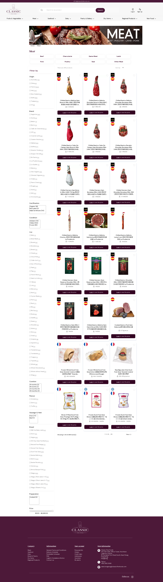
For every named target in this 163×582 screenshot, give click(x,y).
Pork (42, 62)
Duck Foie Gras (36, 452)
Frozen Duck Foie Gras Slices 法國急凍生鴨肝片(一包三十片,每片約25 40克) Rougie (123, 417)
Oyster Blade (35, 296)
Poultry (67, 62)
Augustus (34, 114)
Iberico (33, 459)
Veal (93, 62)
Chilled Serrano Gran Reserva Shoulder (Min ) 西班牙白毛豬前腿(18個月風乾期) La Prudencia (69, 282)
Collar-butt (34, 260)
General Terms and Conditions (56, 550)
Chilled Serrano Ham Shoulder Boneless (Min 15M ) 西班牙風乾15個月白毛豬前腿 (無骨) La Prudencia (124, 192)
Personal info (79, 550)
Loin (32, 285)
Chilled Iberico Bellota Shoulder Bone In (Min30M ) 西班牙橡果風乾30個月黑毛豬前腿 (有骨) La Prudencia (97, 102)
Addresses (78, 556)
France (33, 87)
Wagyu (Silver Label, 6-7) (39, 480)
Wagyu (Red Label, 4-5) (39, 477)
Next (129, 434)
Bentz (33, 125)
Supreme (34, 343)
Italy (32, 90)
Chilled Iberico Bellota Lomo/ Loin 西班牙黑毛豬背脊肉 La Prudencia (123, 237)
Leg (32, 282)
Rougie (33, 186)
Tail (32, 346)
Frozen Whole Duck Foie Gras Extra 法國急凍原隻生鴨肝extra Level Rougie (97, 372)
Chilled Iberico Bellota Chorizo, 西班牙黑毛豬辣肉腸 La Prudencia (70, 237)
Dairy (67, 18)
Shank (33, 321)
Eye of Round (35, 264)
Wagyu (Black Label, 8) (38, 484)
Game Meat (93, 56)
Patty (33, 300)
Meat (35, 18)
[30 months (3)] (34, 391)
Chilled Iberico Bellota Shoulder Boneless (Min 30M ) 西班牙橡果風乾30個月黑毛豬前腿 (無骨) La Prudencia (123, 102)
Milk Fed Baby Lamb (37, 430)
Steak (33, 336)
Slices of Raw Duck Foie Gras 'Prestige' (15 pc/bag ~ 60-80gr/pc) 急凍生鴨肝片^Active (70, 417)
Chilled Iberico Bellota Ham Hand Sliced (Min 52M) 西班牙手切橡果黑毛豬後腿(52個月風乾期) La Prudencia (97, 327)
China (33, 83)
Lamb (119, 56)
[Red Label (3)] (36, 208)
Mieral (33, 168)
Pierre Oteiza (35, 182)
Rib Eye (33, 310)
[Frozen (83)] (34, 225)
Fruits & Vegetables (14, 18)
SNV (32, 193)
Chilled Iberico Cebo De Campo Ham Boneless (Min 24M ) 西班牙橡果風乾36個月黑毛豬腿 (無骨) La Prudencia (97, 147)
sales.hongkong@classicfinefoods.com (113, 567)
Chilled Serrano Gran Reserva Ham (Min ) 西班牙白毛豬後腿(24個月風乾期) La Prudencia (97, 282)
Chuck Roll (34, 257)
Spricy (33, 403)
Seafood (51, 18)
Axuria (33, 118)
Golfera (33, 147)
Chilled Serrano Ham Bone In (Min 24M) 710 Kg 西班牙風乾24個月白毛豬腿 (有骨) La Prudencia (69, 192)
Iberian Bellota (35, 455)
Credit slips (78, 554)
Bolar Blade (34, 239)
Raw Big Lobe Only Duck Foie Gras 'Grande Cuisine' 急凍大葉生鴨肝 (123, 372)
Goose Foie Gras (36, 448)
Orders (77, 552)
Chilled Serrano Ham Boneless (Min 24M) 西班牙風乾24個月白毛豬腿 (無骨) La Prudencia (96, 192)
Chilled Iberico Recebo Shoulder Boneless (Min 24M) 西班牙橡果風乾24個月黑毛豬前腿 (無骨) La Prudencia (123, 147)
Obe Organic (35, 172)
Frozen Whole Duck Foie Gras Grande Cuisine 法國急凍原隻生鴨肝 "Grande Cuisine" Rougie (70, 372)
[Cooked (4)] (33, 497)
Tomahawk (34, 354)
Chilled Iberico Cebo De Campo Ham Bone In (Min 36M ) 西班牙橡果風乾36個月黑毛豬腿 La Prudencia (70, 147)
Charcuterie (67, 56)
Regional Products (129, 18)
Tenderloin (34, 350)
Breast (33, 250)
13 (111, 434)
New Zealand (35, 94)
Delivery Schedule (52, 552)
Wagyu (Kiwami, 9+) (37, 487)
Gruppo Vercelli (36, 154)
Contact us (50, 560)
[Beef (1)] (32, 418)
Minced (33, 289)
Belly (32, 235)
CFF (32, 132)
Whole (33, 364)
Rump (33, 314)
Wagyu (33, 473)
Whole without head (37, 371)
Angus (33, 437)
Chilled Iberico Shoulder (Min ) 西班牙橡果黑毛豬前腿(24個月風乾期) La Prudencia (123, 282)
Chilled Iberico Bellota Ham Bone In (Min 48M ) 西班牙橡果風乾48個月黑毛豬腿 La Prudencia (70, 102)
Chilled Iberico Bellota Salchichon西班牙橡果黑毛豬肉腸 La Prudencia (97, 237)
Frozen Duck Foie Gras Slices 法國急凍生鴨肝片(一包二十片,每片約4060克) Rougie (97, 417)
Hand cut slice (35, 278)
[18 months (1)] (34, 387)
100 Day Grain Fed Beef (38, 441)
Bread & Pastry (33, 556)
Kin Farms (34, 157)
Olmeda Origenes (36, 175)
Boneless (34, 246)
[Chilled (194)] (34, 223)
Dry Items (107, 18)
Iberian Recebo (36, 462)
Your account (79, 546)
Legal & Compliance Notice (55, 558)
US (32, 105)
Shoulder (34, 325)
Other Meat (118, 62)
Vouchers (78, 558)
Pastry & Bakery (86, 18)
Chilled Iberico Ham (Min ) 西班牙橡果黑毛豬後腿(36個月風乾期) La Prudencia (69, 327)
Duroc (33, 434)
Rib (32, 307)
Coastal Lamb (35, 136)
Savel (32, 190)
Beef (42, 56)
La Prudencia (35, 161)
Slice (32, 332)
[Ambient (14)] (34, 221)
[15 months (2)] (34, 385)
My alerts (78, 560)
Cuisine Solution (36, 139)
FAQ (48, 556)
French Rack (35, 275)
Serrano (33, 466)
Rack (32, 303)
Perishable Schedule (53, 554)
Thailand (33, 101)
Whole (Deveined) (37, 368)
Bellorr (33, 121)
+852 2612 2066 (106, 563)
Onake (33, 179)
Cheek (33, 253)
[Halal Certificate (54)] (36, 211)
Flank (32, 267)
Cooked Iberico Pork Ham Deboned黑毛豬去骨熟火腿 (123, 326)
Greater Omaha (36, 150)
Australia (34, 80)
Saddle (33, 318)
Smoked (33, 399)
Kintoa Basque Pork (37, 470)
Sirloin (33, 328)
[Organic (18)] (36, 206)
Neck (32, 293)
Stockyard (34, 197)
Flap (32, 271)
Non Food (150, 18)
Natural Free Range (37, 444)
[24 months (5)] (34, 389)
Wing (32, 375)
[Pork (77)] (32, 416)
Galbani (33, 143)
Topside (33, 361)
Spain (32, 98)
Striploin (33, 339)
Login (64, 112)
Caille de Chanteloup (37, 129)
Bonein (33, 242)
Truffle (33, 406)
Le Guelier (34, 165)
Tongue (33, 357)
